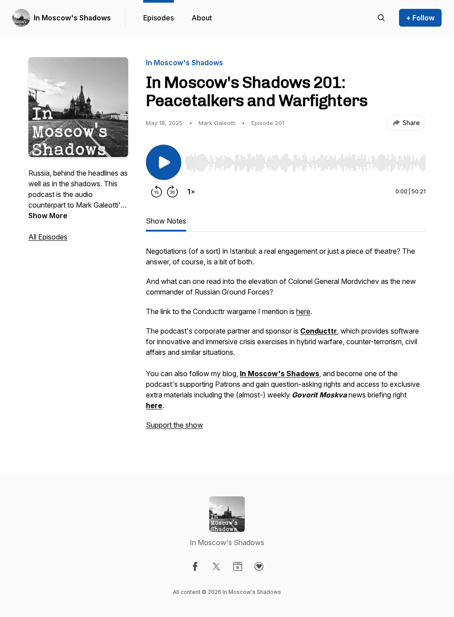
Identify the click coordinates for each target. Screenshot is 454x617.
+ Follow (420, 17)
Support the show (174, 425)
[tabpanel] (286, 342)
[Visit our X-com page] (216, 566)
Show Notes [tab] (166, 220)
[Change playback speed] (191, 191)
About (202, 17)
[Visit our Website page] (237, 566)
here (303, 311)
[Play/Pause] (163, 162)
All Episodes (47, 236)
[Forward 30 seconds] (172, 191)
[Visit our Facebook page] (195, 566)
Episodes (158, 17)
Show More (47, 215)
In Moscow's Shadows (72, 17)
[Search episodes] (381, 17)
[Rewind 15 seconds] (156, 191)
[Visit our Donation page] (258, 566)
